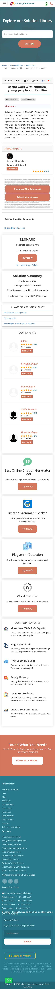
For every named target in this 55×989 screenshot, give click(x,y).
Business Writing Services (13, 863)
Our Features (7, 804)
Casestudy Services (10, 859)
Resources (6, 812)
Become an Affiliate (20, 955)
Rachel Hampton (16, 161)
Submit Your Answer (27, 197)
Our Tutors (6, 808)
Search (28, 43)
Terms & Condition (10, 789)
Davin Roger (28, 386)
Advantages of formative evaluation (19, 323)
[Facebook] (4, 881)
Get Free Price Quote (11, 827)
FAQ (4, 793)
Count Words (7, 819)
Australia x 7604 (12, 99)
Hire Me (11, 168)
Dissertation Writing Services (14, 848)
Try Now (26, 486)
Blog (4, 797)
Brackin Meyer (29, 432)
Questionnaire (10, 318)
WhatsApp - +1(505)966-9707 (17, 908)
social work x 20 (28, 99)
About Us (6, 800)
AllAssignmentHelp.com (31, 984)
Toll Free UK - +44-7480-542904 (17, 900)
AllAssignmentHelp (24, 3)
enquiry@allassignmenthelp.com (18, 893)
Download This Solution (26, 189)
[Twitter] (10, 881)
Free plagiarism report (11, 837)
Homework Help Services (13, 855)
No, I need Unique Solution (27, 265)
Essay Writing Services (11, 844)
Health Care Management (15, 312)
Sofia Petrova (28, 409)
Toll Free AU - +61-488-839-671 (17, 904)
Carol (24, 340)
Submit (27, 941)
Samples (5, 823)
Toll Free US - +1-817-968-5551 (17, 897)
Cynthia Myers (29, 363)
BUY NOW (27, 258)
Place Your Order (27, 760)
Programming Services (11, 852)
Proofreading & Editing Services (15, 867)
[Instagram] (16, 881)
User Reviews (8, 815)
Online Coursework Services (14, 870)
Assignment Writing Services (14, 840)
